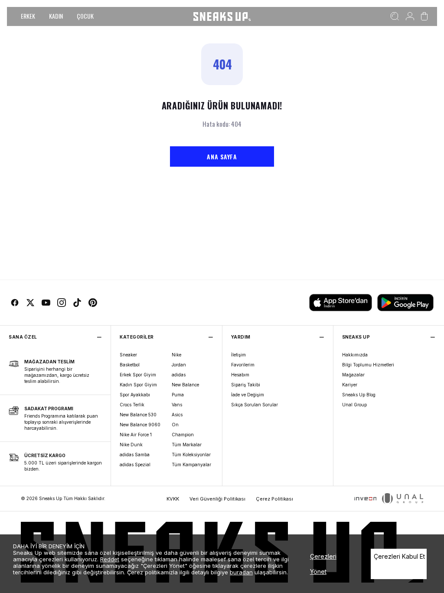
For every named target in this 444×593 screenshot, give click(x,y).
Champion (183, 434)
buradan (241, 572)
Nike (176, 354)
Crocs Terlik (132, 404)
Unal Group (354, 404)
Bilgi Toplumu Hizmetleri (368, 364)
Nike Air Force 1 (136, 434)
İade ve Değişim (247, 394)
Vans (177, 404)
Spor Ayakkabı (135, 394)
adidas (179, 374)
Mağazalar (353, 374)
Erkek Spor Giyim (138, 374)
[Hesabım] (410, 16)
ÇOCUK (85, 15)
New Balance (185, 384)
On (175, 424)
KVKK (172, 499)
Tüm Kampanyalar (191, 464)
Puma (178, 394)
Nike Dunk (131, 444)
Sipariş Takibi (245, 384)
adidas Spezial (135, 464)
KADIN (56, 15)
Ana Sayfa (222, 156)
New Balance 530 (138, 414)
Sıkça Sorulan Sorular (254, 404)
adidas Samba (135, 454)
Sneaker (128, 354)
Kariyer (349, 384)
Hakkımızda (355, 354)
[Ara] (395, 16)
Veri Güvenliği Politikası (217, 499)
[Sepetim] (424, 16)
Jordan (179, 364)
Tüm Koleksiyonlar (191, 454)
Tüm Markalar (187, 444)
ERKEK (28, 15)
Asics (177, 414)
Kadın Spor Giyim (138, 384)
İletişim (238, 354)
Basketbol (130, 364)
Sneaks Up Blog (358, 394)
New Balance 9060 (140, 424)
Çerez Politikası (274, 499)
